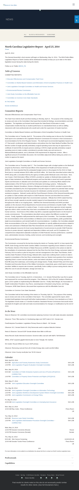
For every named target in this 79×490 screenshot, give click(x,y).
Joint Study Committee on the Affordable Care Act (23, 94)
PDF (77, 17)
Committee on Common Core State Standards (22, 98)
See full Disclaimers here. (48, 485)
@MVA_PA (22, 66)
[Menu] (74, 4)
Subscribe (51, 34)
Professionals (10, 458)
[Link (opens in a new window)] (47, 478)
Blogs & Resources (36, 34)
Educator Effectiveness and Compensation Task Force (25, 79)
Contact (17, 475)
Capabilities (10, 463)
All (25, 34)
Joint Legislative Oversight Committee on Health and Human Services (30, 86)
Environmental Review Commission (19, 90)
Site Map (23, 475)
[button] (77, 21)
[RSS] (57, 478)
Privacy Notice (50, 475)
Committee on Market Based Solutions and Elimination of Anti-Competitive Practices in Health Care (39, 83)
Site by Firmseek (60, 475)
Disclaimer (43, 475)
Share (7, 49)
